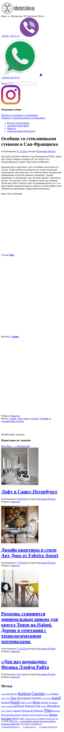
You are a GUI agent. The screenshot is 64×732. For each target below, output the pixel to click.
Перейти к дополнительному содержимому (23, 118)
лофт (21, 718)
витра (26, 418)
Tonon (9, 711)
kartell (56, 698)
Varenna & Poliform (32, 710)
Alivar (3, 694)
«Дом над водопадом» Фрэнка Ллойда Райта (25, 664)
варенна (46, 715)
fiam (8, 698)
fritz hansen (23, 698)
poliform (19, 706)
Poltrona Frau (32, 706)
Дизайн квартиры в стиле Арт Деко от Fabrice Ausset (29, 552)
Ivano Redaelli (46, 698)
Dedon (54, 693)
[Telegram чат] (41, 75)
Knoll (15, 702)
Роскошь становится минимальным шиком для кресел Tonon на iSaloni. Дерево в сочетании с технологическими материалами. (29, 627)
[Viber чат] (29, 36)
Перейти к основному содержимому (19, 115)
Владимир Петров (46, 151)
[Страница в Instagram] (11, 103)
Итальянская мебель (11, 715)
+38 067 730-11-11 (10, 36)
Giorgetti (36, 698)
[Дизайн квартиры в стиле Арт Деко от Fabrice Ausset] (19, 542)
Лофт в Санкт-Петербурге (29, 491)
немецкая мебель (31, 719)
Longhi (29, 703)
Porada (44, 706)
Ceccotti (48, 694)
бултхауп (38, 715)
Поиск (4, 83)
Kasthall (5, 702)
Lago (22, 702)
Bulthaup (24, 694)
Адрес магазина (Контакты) (21, 131)
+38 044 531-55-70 (10, 77)
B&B (8, 694)
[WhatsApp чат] (20, 75)
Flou (14, 698)
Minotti (3, 706)
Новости (11, 128)
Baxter (14, 694)
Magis (36, 702)
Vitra (20, 418)
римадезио (50, 719)
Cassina (12, 418)
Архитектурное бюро (18, 125)
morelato (10, 706)
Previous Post (22, 446)
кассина (34, 418)
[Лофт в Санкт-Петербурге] (19, 484)
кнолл (15, 718)
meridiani (53, 702)
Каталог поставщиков (18, 123)
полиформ (41, 719)
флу (57, 719)
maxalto (44, 702)
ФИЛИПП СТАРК (27, 715)
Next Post (7, 446)
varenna (16, 710)
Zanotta (56, 711)
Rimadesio (53, 706)
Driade (3, 698)
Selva (3, 711)
